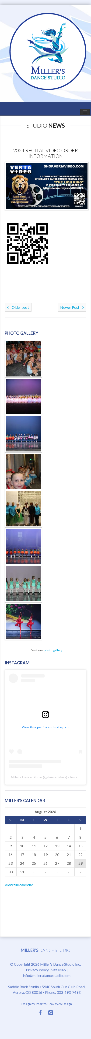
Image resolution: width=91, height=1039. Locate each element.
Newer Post (70, 307)
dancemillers (56, 777)
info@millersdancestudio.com (46, 975)
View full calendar (19, 885)
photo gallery (53, 650)
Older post (20, 307)
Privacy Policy (37, 970)
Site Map (58, 970)
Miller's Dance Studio (26, 777)
